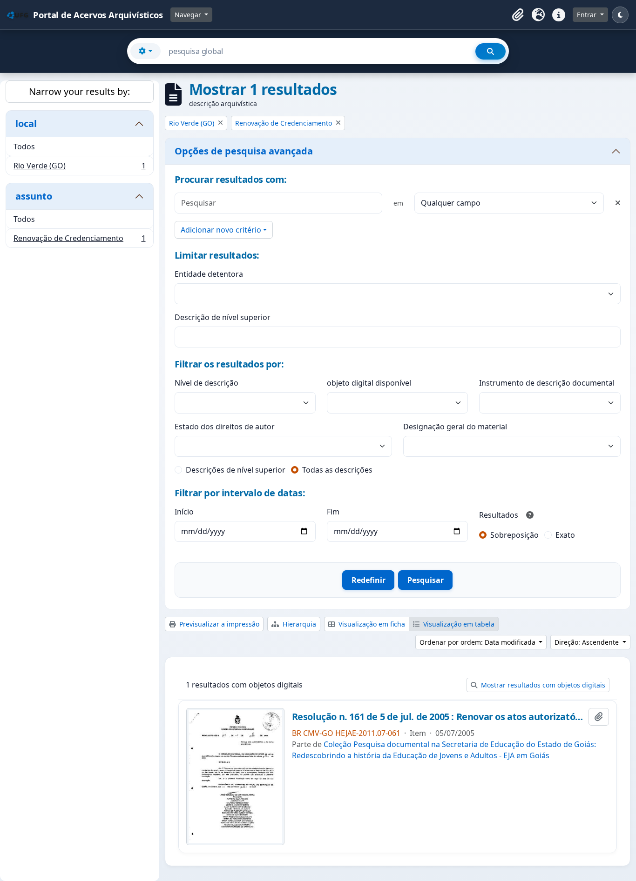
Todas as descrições (337, 470)
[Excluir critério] (618, 202)
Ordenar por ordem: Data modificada (478, 642)
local (26, 123)
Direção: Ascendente (588, 642)
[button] (517, 15)
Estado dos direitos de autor (225, 426)
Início (184, 512)
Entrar (587, 14)
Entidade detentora (209, 274)
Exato (565, 535)
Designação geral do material (455, 426)
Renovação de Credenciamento (79, 240)
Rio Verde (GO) (79, 167)
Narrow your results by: (79, 91)
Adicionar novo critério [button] (221, 230)
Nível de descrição (206, 383)
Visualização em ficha (371, 624)
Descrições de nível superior (235, 470)
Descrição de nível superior (223, 317)
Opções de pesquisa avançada (244, 151)
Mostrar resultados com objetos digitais (542, 685)
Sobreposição (514, 535)
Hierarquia (298, 624)
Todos (24, 146)
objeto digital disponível (369, 383)
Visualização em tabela (457, 624)
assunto (33, 196)
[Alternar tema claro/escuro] (620, 15)
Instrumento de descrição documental (547, 383)
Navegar (189, 14)
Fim (333, 512)
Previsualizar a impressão (218, 624)
